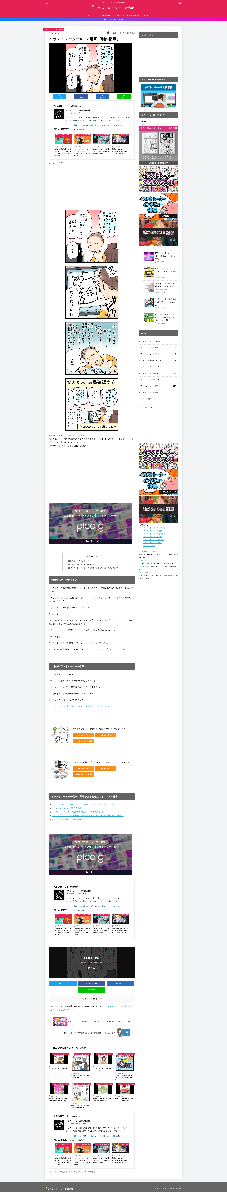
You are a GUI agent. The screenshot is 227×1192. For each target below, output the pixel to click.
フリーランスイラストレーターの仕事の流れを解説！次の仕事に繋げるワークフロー (88, 804)
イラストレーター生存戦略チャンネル (153, 124)
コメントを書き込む (92, 999)
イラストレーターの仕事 (157, 386)
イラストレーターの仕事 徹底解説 (66, 808)
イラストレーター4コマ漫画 (60, 942)
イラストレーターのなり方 (157, 367)
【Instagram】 (144, 572)
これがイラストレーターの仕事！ (83, 564)
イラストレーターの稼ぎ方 (157, 380)
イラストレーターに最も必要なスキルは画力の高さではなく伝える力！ (80, 706)
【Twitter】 (143, 560)
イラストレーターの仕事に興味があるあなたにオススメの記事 (94, 568)
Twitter (93, 968)
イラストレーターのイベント (157, 360)
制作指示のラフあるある (79, 561)
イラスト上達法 (157, 399)
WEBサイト (75, 435)
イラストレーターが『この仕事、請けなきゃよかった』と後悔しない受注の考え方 (88, 816)
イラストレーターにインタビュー (157, 354)
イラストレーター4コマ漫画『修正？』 (69, 819)
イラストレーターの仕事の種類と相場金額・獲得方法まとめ (78, 812)
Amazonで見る (83, 735)
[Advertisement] (92, 184)
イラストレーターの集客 (157, 392)
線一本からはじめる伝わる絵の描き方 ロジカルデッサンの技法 (100, 729)
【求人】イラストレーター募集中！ (113, 19)
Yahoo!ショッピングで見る (83, 741)
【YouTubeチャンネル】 (148, 552)
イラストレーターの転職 (157, 373)
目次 (88, 556)
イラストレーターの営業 (157, 348)
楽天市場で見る (106, 735)
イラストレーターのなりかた (154, 528)
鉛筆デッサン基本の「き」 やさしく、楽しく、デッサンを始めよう (102, 762)
